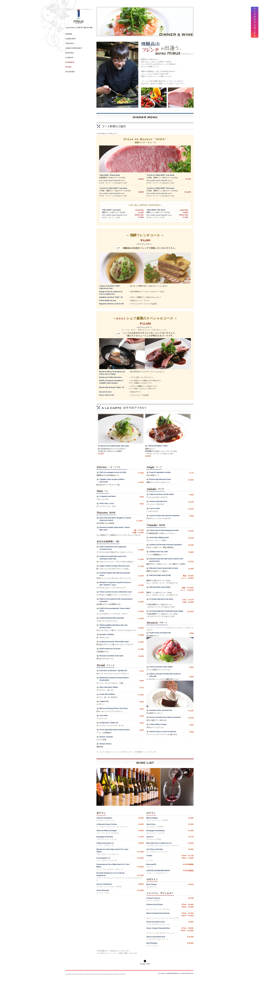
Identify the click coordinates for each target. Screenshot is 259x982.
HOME (68, 974)
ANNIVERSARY (90, 974)
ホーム (78, 34)
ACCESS (122, 974)
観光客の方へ (78, 43)
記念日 (78, 48)
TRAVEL (81, 974)
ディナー (78, 62)
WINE (116, 974)
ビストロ (78, 52)
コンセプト (78, 38)
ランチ (78, 57)
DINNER (110, 974)
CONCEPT (74, 974)
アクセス (78, 71)
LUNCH (104, 974)
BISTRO (98, 974)
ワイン (78, 67)
